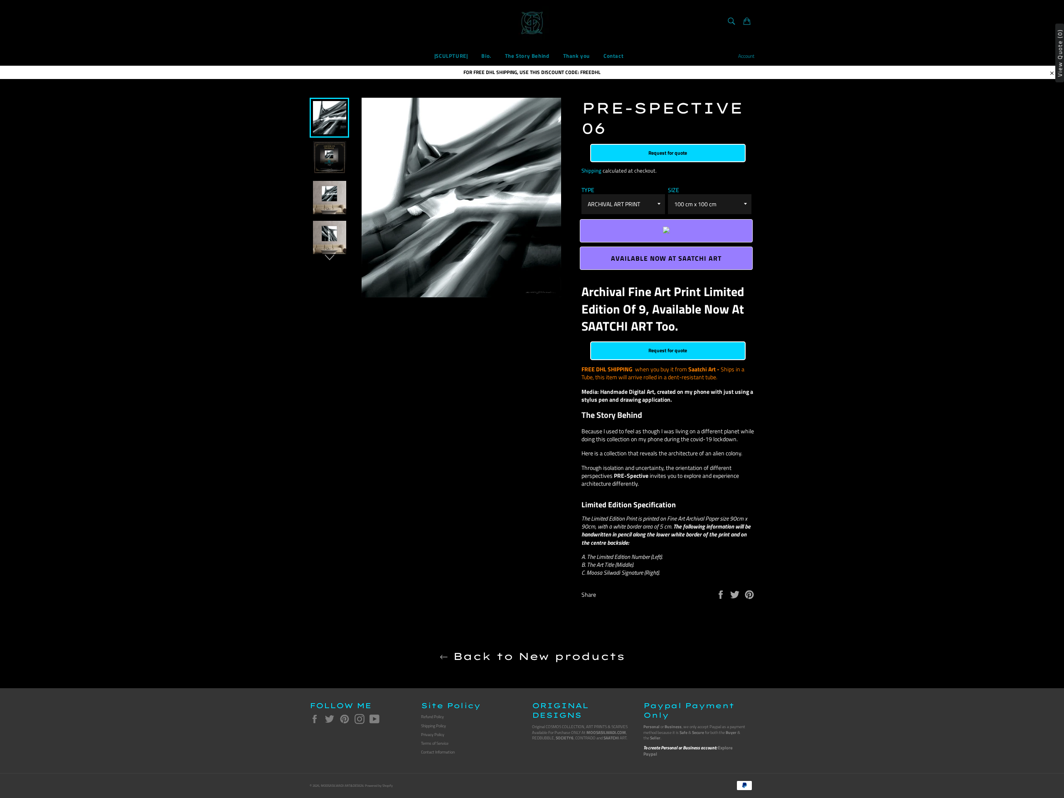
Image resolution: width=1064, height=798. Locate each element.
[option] (329, 118)
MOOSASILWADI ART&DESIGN (342, 785)
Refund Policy (432, 717)
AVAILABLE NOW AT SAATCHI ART (666, 258)
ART (614, 738)
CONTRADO (585, 738)
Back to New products (536, 656)
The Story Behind (527, 56)
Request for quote (667, 153)
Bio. (486, 56)
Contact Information (438, 752)
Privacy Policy (432, 734)
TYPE (587, 190)
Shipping (591, 170)
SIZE (673, 190)
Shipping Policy (433, 726)
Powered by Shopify (379, 785)
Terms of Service (434, 743)
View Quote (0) (1059, 53)
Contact (613, 56)
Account (746, 56)
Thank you (576, 56)
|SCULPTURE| (451, 56)
